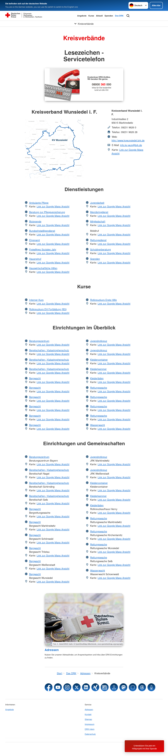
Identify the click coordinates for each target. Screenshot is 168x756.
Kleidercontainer (99, 359)
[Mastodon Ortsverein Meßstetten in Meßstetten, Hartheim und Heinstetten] (123, 687)
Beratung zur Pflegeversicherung (47, 212)
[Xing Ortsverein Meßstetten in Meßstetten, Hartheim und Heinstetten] (95, 687)
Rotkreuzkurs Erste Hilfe (103, 300)
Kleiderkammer (98, 369)
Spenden (109, 15)
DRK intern (89, 729)
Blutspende (35, 221)
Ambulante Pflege (38, 202)
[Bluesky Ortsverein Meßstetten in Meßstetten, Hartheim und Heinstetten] (133, 687)
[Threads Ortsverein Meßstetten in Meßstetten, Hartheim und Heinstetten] (142, 687)
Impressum (89, 724)
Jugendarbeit (97, 202)
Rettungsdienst (98, 240)
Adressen (52, 650)
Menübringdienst (99, 212)
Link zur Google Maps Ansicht (53, 206)
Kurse (91, 15)
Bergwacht (35, 378)
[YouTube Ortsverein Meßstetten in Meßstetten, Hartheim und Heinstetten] (58, 687)
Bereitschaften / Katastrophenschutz (49, 350)
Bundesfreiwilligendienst (42, 230)
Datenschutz (90, 734)
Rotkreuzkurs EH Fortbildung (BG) (48, 309)
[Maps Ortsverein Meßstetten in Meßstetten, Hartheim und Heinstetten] (114, 687)
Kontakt (88, 714)
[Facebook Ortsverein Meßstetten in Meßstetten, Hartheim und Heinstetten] (49, 687)
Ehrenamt (34, 240)
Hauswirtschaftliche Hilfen (43, 268)
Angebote (81, 15)
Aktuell (99, 15)
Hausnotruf (35, 259)
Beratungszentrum (39, 341)
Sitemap (88, 719)
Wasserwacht (97, 425)
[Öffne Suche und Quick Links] (128, 16)
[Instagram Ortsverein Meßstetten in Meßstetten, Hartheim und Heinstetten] (67, 687)
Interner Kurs (36, 300)
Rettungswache (98, 387)
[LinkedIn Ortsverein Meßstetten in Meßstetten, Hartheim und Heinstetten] (86, 687)
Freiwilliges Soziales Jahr (42, 249)
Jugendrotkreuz (98, 341)
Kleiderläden (97, 378)
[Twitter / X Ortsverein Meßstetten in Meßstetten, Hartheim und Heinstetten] (77, 687)
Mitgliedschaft (97, 221)
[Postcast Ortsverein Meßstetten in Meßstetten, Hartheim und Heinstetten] (151, 687)
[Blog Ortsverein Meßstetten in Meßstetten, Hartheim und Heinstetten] (105, 687)
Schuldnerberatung (100, 249)
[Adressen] (84, 619)
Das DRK (119, 15)
